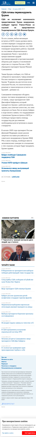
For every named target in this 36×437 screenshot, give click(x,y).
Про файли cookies (7, 433)
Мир (9, 9)
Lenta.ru (15, 177)
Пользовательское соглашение (11, 368)
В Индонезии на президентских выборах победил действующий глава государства (17, 271)
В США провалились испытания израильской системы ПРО (13, 330)
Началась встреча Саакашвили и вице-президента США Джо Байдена (16, 339)
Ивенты (3, 362)
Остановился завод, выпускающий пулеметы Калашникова (15, 169)
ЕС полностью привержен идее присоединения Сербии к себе (13, 349)
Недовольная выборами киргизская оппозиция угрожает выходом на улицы (16, 305)
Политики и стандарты (8, 366)
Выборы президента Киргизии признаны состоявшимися (17, 314)
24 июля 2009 (17, 9)
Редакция (4, 364)
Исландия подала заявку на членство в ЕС (17, 323)
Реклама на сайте (7, 359)
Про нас (4, 357)
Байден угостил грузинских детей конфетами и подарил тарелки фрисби (16, 296)
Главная (3, 9)
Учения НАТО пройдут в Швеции (14, 162)
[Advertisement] (18, 196)
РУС (28, 3)
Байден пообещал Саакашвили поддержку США (13, 156)
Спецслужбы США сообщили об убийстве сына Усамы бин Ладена (17, 280)
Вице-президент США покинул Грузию (16, 288)
